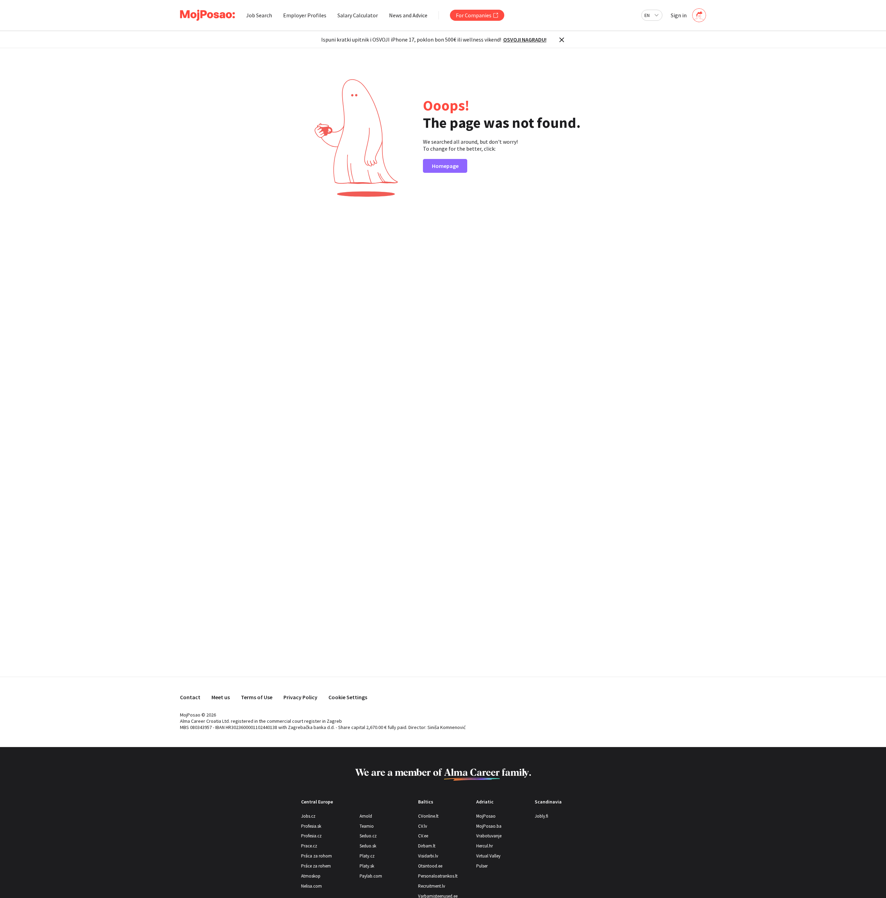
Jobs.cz (308, 816)
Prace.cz (309, 846)
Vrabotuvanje (488, 836)
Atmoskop (310, 876)
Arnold (366, 816)
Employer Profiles (304, 15)
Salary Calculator (357, 15)
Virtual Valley (488, 856)
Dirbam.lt (426, 846)
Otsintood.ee (430, 866)
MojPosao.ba (488, 826)
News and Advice (408, 15)
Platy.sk (367, 866)
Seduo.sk (368, 846)
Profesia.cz (311, 836)
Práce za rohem (316, 866)
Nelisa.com (311, 886)
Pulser (482, 866)
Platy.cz (367, 856)
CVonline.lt (428, 816)
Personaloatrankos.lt (438, 876)
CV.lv (422, 826)
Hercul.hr (484, 846)
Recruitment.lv (431, 886)
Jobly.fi (541, 816)
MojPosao (486, 816)
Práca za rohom (316, 856)
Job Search (259, 15)
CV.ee (423, 836)
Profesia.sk (311, 826)
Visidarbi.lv (428, 856)
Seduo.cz (368, 836)
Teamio (367, 826)
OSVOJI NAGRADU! (524, 39)
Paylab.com (371, 876)
